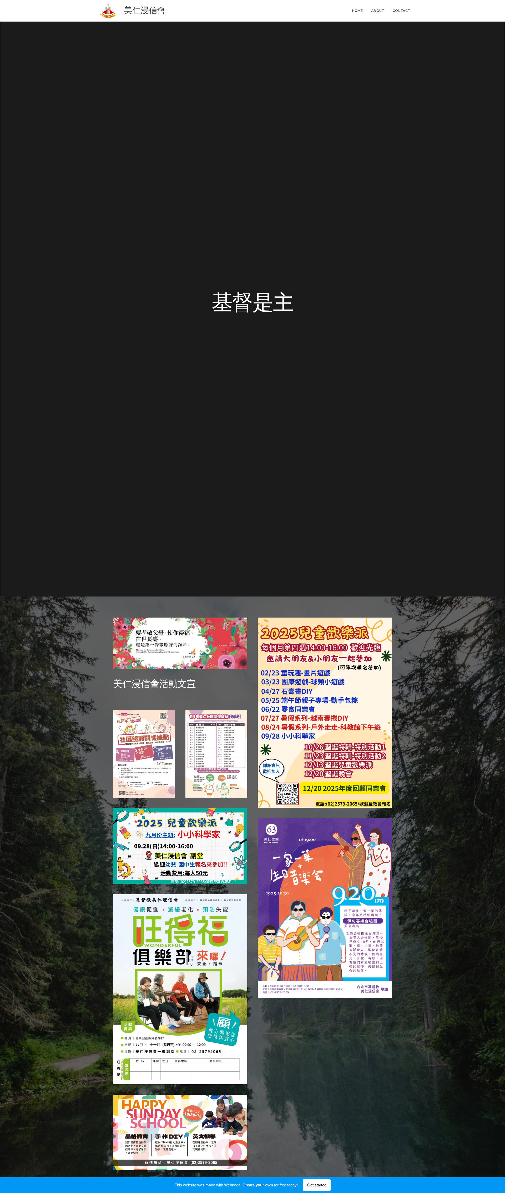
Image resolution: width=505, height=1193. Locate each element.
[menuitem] (359, 10)
